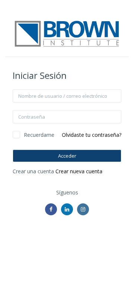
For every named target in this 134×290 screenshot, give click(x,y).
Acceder (67, 155)
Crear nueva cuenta (78, 171)
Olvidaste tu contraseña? (91, 134)
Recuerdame (39, 134)
